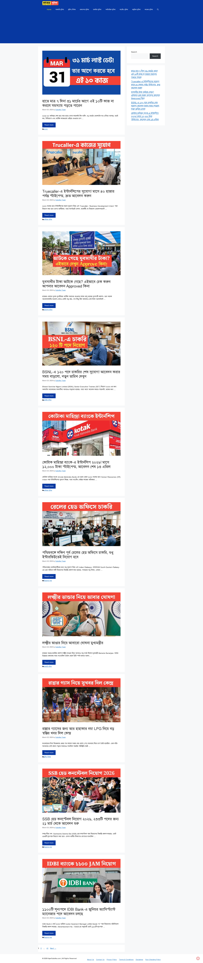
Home (49, 9)
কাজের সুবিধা (149, 9)
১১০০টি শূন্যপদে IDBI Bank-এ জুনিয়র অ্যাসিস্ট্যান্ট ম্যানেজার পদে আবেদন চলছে (78, 911)
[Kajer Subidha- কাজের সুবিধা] (50, 3)
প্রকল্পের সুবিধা (84, 9)
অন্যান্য (46, 129)
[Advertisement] (101, 28)
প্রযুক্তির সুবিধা (136, 9)
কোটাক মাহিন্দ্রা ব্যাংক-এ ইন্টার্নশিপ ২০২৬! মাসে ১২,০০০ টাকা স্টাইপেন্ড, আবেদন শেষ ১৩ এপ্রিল (76, 464)
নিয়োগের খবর (48, 581)
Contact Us (100, 960)
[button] (158, 9)
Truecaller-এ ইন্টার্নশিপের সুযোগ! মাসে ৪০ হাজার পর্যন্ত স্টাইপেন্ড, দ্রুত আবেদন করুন (78, 193)
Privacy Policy (112, 960)
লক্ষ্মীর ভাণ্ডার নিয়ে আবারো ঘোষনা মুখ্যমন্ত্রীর (72, 643)
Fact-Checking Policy (153, 960)
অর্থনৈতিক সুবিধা (110, 9)
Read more (48, 125)
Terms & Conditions (126, 960)
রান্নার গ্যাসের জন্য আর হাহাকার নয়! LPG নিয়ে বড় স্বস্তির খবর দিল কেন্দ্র (78, 730)
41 (47, 948)
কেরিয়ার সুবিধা (48, 219)
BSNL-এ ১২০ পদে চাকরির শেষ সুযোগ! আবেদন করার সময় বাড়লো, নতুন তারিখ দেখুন (81, 374)
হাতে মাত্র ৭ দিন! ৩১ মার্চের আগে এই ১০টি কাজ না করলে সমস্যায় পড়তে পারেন (78, 103)
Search (134, 52)
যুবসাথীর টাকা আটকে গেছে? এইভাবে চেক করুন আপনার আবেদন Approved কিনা (76, 283)
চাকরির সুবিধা (97, 9)
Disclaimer (139, 960)
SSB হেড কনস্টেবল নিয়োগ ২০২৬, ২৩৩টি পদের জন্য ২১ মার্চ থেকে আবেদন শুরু (80, 821)
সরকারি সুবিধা (60, 9)
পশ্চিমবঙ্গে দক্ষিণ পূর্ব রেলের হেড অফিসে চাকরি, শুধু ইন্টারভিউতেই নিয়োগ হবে (77, 554)
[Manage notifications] (198, 958)
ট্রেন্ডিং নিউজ (72, 9)
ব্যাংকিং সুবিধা (124, 9)
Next (53, 948)
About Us (90, 960)
